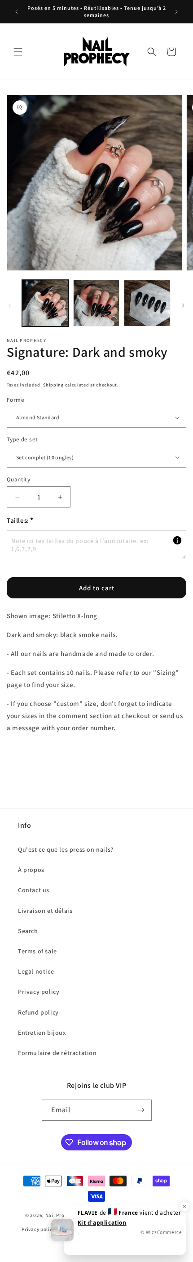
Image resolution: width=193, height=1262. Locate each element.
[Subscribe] (141, 1110)
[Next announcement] (176, 12)
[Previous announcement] (16, 12)
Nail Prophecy (62, 1215)
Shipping (53, 385)
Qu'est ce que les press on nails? (66, 849)
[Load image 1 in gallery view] (45, 303)
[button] (18, 52)
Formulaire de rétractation (57, 1053)
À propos (31, 870)
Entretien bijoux (42, 1032)
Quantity (18, 479)
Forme (15, 400)
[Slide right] (183, 305)
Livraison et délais (45, 911)
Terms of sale (37, 951)
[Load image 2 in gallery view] (96, 303)
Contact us (33, 890)
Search (28, 931)
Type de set (22, 439)
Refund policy (38, 1012)
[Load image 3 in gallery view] (147, 303)
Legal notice (36, 971)
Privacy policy (38, 992)
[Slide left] (10, 305)
